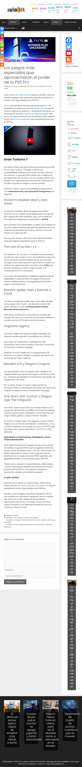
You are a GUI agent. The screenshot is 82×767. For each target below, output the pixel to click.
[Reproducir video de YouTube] (30, 140)
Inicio (4, 22)
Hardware (36, 22)
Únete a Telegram (71, 183)
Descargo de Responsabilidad (58, 761)
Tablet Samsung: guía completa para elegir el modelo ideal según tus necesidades (72, 636)
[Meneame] (2, 57)
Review (46, 22)
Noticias (13, 22)
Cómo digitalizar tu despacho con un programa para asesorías (72, 538)
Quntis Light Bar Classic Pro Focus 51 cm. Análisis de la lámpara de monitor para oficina (72, 335)
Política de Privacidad (37, 761)
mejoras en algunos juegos (36, 113)
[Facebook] (2, 29)
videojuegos (34, 518)
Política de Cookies (21, 761)
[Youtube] (69, 53)
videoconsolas (23, 518)
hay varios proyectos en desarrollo (33, 485)
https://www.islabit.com (55, 764)
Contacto (41, 764)
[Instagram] (2, 41)
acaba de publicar (17, 95)
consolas (9, 518)
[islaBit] (16, 9)
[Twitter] (2, 33)
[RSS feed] (69, 60)
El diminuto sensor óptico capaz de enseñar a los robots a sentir (12, 728)
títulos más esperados (20, 119)
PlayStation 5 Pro (37, 108)
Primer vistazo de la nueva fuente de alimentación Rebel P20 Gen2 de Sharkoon (72, 443)
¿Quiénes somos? (8, 28)
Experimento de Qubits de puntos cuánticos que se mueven (72, 725)
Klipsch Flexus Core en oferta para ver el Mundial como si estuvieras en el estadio (52, 730)
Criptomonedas (70, 22)
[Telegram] (2, 53)
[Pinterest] (2, 37)
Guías (24, 22)
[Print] (2, 65)
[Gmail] (2, 61)
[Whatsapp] (2, 45)
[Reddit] (2, 49)
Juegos (55, 22)
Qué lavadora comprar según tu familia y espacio (72, 243)
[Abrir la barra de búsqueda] (79, 28)
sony (15, 518)
